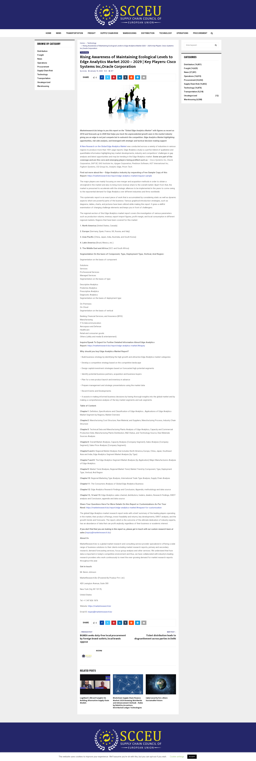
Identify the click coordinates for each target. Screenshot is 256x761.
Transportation (74, 33)
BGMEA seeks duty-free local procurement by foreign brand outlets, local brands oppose (103, 639)
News (58, 33)
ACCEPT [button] (192, 757)
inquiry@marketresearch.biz (98, 532)
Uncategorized (43, 82)
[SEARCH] (216, 45)
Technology (165, 33)
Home (48, 33)
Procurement (200, 33)
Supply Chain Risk (109, 33)
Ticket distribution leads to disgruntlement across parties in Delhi (155, 637)
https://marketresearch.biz (99, 606)
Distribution (147, 33)
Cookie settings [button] (177, 756)
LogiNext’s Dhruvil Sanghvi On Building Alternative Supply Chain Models (94, 700)
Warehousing (129, 33)
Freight (92, 33)
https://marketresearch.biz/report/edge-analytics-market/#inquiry (116, 345)
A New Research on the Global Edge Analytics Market (103, 146)
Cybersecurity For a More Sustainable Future (156, 699)
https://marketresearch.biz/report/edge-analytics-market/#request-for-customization (124, 507)
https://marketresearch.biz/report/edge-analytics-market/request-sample (119, 176)
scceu (84, 71)
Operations (182, 33)
